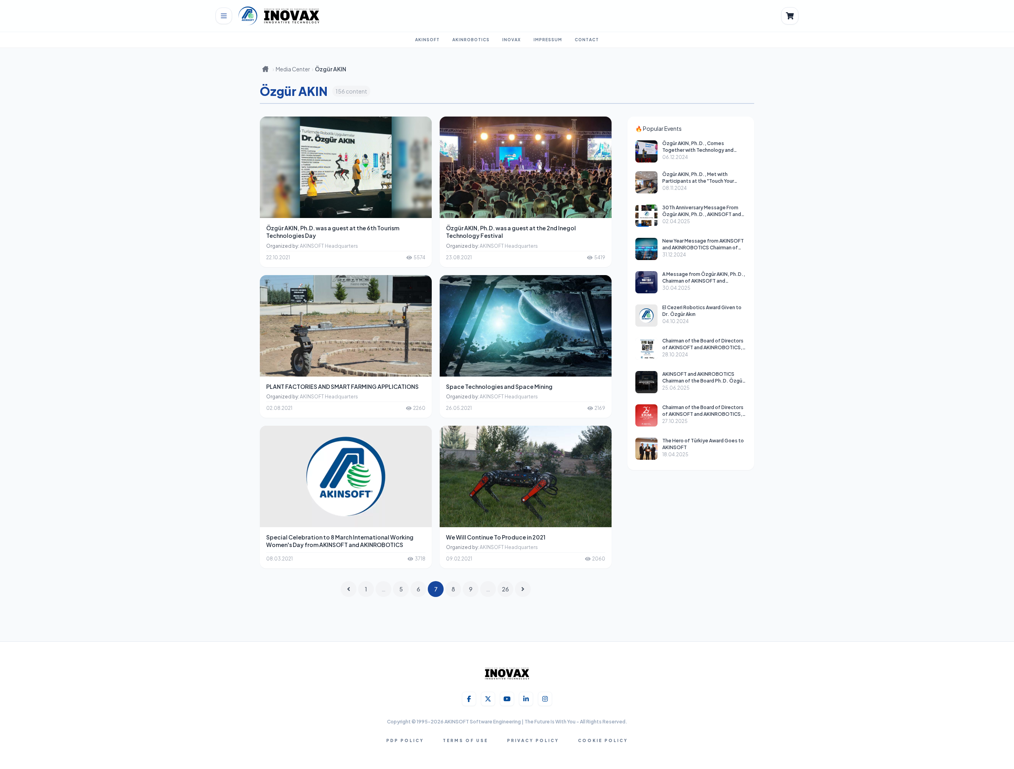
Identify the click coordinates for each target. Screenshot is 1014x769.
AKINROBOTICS (471, 39)
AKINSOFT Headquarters (329, 246)
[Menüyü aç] (223, 16)
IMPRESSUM (548, 39)
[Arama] (790, 16)
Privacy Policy (533, 740)
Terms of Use (465, 740)
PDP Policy (405, 740)
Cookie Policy (603, 740)
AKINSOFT (427, 39)
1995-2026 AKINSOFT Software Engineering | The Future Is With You (496, 722)
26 (505, 589)
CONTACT (587, 39)
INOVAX (511, 39)
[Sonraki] (523, 589)
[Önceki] (348, 589)
